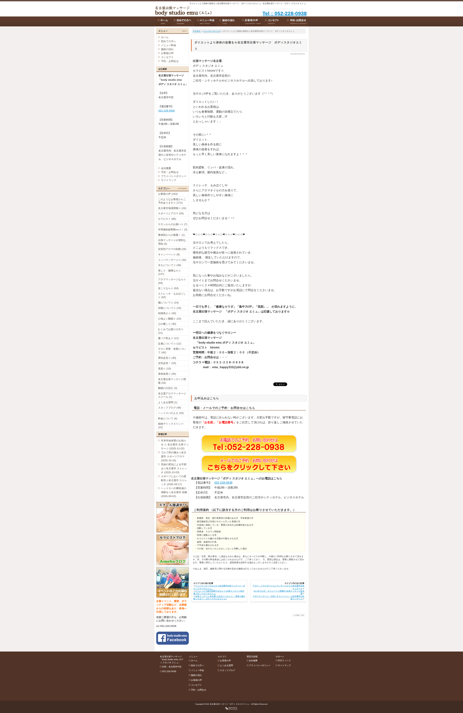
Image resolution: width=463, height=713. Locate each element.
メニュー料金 (168, 45)
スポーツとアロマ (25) (171, 213)
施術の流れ (167, 49)
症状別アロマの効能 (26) (172, 249)
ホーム (165, 37)
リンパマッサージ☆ (212, 31)
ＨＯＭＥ (197, 31)
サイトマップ (168, 180)
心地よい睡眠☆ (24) (169, 318)
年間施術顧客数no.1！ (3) (172, 229)
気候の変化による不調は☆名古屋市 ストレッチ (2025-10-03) (174, 468)
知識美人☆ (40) (167, 313)
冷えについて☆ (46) (169, 265)
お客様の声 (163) (168, 193)
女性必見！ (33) (167, 363)
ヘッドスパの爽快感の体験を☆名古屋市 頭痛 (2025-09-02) (174, 492)
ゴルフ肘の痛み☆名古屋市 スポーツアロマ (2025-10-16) (173, 456)
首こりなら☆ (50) (168, 288)
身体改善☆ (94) (167, 373)
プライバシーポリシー (173, 176)
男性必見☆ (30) (167, 357)
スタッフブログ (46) (169, 407)
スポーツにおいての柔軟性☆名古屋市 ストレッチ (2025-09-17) (174, 480)
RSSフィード (284, 660)
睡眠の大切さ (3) (167, 388)
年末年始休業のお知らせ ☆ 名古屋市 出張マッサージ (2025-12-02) (174, 444)
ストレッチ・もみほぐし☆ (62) (172, 295)
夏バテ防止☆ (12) (168, 338)
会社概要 (166, 168)
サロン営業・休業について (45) (172, 350)
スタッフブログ (227, 670)
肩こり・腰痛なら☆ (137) (169, 272)
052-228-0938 (223, 482)
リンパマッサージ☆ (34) (172, 259)
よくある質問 (226, 665)
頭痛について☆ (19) (169, 308)
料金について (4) (167, 418)
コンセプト (167, 57)
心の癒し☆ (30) (167, 323)
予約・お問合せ (170, 61)
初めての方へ (168, 41)
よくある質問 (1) (167, 402)
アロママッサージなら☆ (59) (172, 281)
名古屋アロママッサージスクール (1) (172, 395)
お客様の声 (167, 53)
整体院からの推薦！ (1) (171, 234)
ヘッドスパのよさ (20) (171, 413)
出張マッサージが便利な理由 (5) (172, 242)
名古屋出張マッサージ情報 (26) (172, 381)
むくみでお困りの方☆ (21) (170, 331)
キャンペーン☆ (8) (169, 254)
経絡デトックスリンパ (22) (170, 425)
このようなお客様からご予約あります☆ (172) (172, 201)
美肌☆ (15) (164, 368)
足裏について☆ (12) (169, 343)
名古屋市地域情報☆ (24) (172, 208)
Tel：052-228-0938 (284, 13)
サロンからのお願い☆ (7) (172, 224)
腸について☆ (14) (168, 302)
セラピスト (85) (167, 218)
